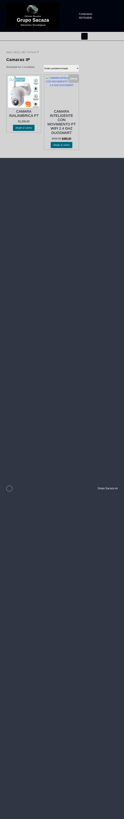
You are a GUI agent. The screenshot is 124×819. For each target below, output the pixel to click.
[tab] (84, 36)
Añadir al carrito (24, 127)
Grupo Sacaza (33, 20)
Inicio (9, 52)
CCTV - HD (19, 52)
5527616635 (92, 17)
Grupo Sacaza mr (108, 488)
